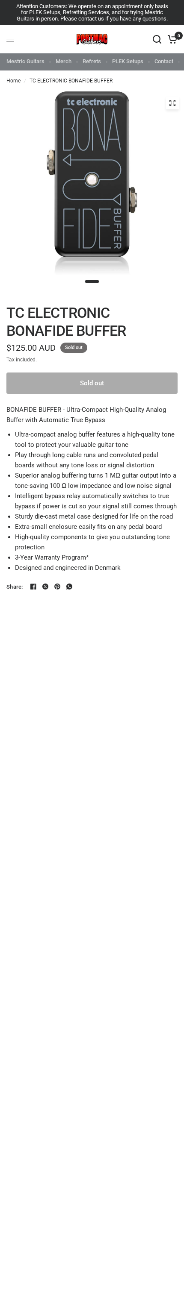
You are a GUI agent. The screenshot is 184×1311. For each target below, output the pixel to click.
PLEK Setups (127, 61)
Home (13, 81)
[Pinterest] (57, 586)
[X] (45, 586)
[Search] (157, 39)
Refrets (92, 61)
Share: (14, 587)
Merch (63, 61)
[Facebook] (33, 586)
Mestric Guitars (25, 61)
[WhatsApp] (69, 586)
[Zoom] (172, 103)
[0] (171, 39)
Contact (163, 61)
